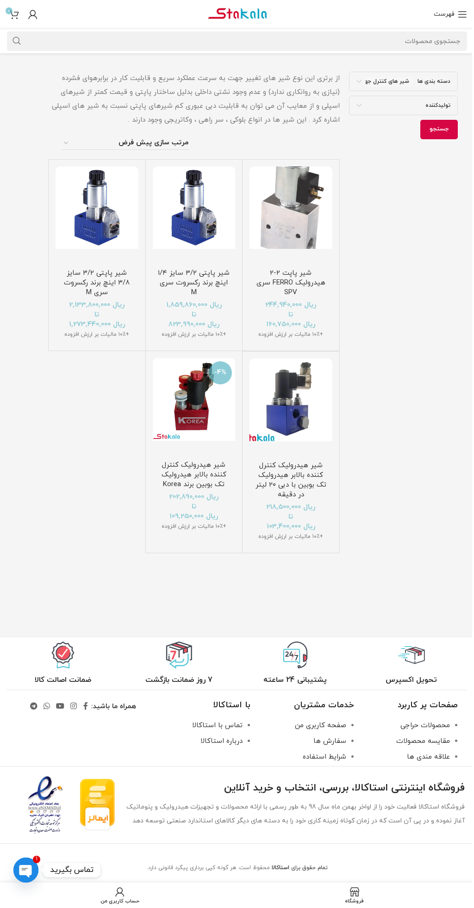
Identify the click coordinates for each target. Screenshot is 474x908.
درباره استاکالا (221, 741)
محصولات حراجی (425, 725)
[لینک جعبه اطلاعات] (411, 663)
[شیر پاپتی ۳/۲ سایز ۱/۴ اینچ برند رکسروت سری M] (194, 215)
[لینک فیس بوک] (85, 706)
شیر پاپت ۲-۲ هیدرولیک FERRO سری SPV (290, 282)
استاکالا (280, 867)
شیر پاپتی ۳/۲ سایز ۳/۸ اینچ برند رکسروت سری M (97, 282)
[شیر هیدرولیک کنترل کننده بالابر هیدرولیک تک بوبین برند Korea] (194, 407)
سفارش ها (329, 741)
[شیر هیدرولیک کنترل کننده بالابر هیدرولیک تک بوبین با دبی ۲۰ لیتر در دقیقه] (290, 407)
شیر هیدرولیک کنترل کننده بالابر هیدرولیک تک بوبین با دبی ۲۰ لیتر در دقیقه (291, 480)
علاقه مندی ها (428, 757)
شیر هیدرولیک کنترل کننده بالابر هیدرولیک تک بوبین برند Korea (194, 474)
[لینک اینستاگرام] (74, 706)
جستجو (439, 129)
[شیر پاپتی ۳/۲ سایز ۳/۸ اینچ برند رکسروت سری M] (97, 215)
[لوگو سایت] (237, 14)
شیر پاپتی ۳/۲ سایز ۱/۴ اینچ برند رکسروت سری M (194, 282)
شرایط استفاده (324, 757)
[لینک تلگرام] (33, 706)
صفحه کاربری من (320, 725)
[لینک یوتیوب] (60, 706)
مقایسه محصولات (423, 741)
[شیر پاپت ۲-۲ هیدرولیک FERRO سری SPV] (290, 215)
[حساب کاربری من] (33, 14)
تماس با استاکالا (217, 725)
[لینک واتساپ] (46, 706)
